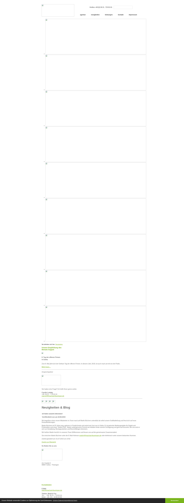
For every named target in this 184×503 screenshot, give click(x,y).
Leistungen (109, 15)
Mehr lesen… (46, 367)
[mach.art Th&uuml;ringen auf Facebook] (43, 403)
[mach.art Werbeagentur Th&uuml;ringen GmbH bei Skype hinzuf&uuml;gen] (53, 403)
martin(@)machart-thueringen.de (90, 435)
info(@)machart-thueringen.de (52, 490)
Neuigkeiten (95, 15)
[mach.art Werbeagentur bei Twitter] (47, 403)
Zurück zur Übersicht (49, 442)
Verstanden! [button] (175, 500)
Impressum (133, 15)
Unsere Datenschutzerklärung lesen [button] (65, 500)
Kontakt (120, 15)
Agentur (83, 15)
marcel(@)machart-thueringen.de (53, 396)
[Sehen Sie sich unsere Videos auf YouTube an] (50, 403)
